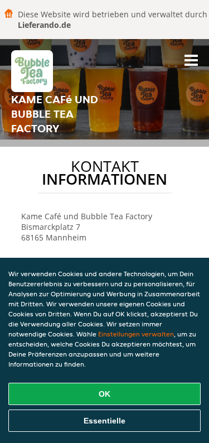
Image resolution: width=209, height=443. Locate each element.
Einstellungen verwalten (136, 334)
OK (104, 393)
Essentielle (104, 420)
